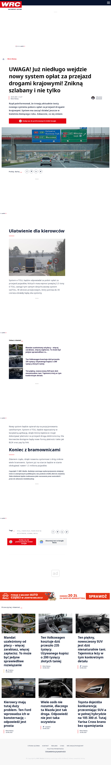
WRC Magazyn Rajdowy (75, 746)
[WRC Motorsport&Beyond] (12, 9)
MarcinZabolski (104, 694)
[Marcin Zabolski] (98, 694)
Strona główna (34, 746)
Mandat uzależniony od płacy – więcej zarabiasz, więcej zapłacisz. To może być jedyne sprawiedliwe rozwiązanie (17, 651)
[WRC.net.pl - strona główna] (3, 59)
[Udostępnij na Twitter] (40, 171)
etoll (19, 531)
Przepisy (10, 670)
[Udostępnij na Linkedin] (36, 171)
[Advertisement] (55, 29)
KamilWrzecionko (29, 629)
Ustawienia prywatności (55, 751)
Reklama (54, 746)
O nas (62, 746)
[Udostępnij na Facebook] (27, 171)
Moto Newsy (15, 99)
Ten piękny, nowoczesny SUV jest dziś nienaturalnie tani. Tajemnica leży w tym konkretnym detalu (92, 649)
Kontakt (45, 746)
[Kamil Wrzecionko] (23, 629)
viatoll (35, 533)
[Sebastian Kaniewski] (93, 97)
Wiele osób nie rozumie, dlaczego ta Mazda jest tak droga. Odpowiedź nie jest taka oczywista (54, 712)
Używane (85, 666)
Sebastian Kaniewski (99, 98)
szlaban (29, 533)
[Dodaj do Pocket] (31, 171)
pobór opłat (26, 531)
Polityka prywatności (55, 749)
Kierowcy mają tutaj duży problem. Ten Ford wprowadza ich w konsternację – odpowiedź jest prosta (17, 714)
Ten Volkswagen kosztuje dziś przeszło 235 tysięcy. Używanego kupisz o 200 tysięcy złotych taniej (55, 649)
